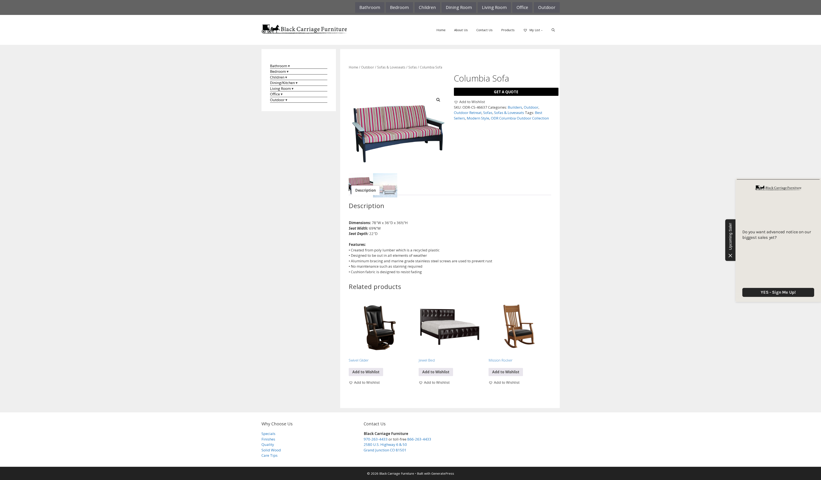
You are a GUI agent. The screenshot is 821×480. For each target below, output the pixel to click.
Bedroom (399, 7)
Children (427, 7)
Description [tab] (365, 190)
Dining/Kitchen (282, 82)
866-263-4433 (419, 439)
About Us (461, 30)
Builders (515, 107)
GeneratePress (442, 473)
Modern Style (478, 118)
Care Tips (269, 455)
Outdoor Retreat (467, 112)
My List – (536, 30)
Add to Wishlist (365, 371)
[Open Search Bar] (553, 29)
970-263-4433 (376, 439)
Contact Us (484, 30)
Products (508, 30)
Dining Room (459, 7)
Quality (267, 444)
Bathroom (369, 7)
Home (441, 30)
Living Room (494, 7)
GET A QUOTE (506, 91)
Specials (268, 433)
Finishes (268, 439)
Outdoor (546, 7)
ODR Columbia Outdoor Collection (520, 118)
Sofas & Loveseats (391, 67)
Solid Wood (271, 450)
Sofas (412, 67)
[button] (438, 100)
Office (522, 7)
